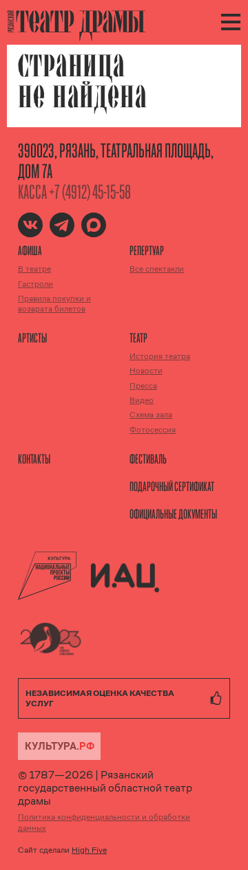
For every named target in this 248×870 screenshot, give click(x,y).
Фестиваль (148, 459)
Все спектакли (157, 269)
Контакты (34, 459)
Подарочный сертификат (172, 486)
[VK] (30, 225)
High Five (89, 850)
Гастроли (35, 284)
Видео (142, 400)
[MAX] (93, 225)
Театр (138, 338)
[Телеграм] (62, 225)
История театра (160, 356)
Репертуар (147, 250)
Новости (146, 371)
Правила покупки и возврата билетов (54, 303)
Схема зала (151, 415)
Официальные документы (173, 514)
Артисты (32, 338)
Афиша (30, 250)
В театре (34, 269)
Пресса (143, 386)
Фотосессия (153, 430)
